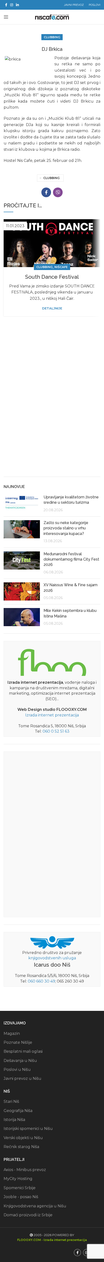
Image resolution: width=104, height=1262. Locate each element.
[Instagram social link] (12, 5)
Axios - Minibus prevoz (25, 1169)
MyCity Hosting (18, 1178)
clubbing (51, 178)
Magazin (12, 1033)
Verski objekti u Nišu (23, 1137)
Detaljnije (52, 308)
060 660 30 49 (41, 981)
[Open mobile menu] (6, 17)
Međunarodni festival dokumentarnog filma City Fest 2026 (71, 559)
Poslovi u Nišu (17, 1069)
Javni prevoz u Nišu (22, 1078)
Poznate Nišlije (18, 1042)
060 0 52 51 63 (56, 731)
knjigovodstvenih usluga (52, 958)
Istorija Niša (14, 1119)
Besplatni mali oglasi (23, 1051)
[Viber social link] (58, 192)
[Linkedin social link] (17, 5)
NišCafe (61, 267)
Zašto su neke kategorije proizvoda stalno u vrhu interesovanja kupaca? (66, 528)
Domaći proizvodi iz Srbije (28, 1215)
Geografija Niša (18, 1110)
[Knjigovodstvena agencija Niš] (52, 942)
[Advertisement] (52, 417)
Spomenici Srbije (20, 1188)
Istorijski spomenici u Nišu (28, 1128)
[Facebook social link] (6, 5)
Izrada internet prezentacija (52, 715)
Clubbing (52, 37)
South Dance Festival (52, 277)
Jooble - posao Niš (21, 1196)
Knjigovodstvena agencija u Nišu (35, 1206)
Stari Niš (11, 1101)
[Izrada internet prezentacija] (52, 661)
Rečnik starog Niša (21, 1146)
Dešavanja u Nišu (20, 1060)
